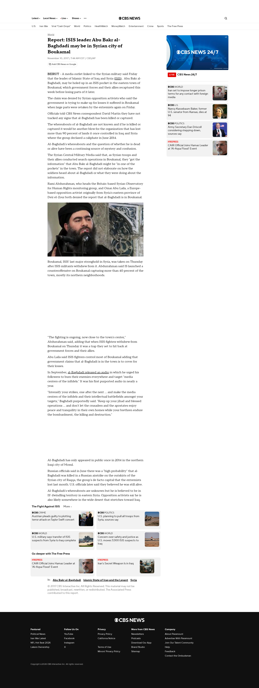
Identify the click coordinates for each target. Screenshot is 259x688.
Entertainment (136, 26)
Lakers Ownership (40, 647)
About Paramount (174, 634)
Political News (38, 634)
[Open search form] (226, 18)
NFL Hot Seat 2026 (41, 643)
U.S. (34, 26)
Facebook (69, 638)
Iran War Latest (38, 638)
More (66, 506)
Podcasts (136, 638)
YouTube (68, 634)
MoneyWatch (118, 26)
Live (64, 18)
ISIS (118, 79)
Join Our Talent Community (179, 643)
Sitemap (135, 651)
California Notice (106, 638)
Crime (150, 26)
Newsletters (137, 634)
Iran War (44, 26)
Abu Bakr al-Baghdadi (67, 580)
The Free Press (175, 26)
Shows (76, 18)
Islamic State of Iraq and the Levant (105, 580)
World (77, 26)
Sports (160, 26)
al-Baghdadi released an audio (88, 372)
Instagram (69, 643)
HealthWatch (101, 26)
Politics (87, 26)
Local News (49, 18)
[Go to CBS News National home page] (129, 18)
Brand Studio (138, 647)
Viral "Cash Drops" (61, 26)
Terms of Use (104, 647)
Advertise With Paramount (178, 638)
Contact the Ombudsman (178, 656)
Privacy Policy (105, 634)
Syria (133, 580)
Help (167, 647)
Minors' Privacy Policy (109, 651)
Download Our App (141, 643)
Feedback (170, 651)
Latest (35, 18)
